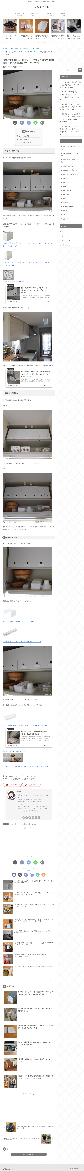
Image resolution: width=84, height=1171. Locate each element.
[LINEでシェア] (35, 123)
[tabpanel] (10, 29)
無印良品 (34, 824)
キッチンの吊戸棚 (24, 136)
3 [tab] (43, 42)
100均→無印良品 (24, 139)
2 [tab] (41, 42)
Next (83, 29)
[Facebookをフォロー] (29, 817)
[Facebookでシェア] (22, 123)
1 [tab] (38, 42)
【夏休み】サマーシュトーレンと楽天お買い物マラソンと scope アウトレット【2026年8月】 (70, 130)
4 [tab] (46, 42)
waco (19, 791)
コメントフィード (66, 240)
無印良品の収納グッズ (26, 142)
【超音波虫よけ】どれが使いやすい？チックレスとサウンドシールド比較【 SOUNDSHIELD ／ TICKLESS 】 (71, 118)
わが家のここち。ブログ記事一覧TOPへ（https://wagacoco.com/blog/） (26, 766)
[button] (42, 123)
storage (6, 824)
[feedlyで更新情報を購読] (36, 817)
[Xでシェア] (15, 123)
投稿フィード (64, 236)
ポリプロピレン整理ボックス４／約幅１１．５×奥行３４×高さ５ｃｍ (26, 725)
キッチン (13, 824)
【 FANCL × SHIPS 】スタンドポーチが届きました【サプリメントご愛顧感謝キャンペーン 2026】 (70, 96)
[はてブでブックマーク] (29, 123)
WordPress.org (65, 245)
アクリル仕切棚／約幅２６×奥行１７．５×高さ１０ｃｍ (21, 621)
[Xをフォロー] (26, 817)
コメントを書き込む (28, 1154)
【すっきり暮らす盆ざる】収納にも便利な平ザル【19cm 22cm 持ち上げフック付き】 (70, 84)
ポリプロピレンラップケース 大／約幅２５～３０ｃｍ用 (22, 642)
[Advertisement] (29, 841)
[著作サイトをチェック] (23, 817)
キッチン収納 (21, 824)
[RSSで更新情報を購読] (39, 817)
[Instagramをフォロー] (33, 817)
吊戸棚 (27, 824)
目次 (28, 131)
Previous (1, 29)
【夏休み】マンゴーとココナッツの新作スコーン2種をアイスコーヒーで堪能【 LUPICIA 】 (71, 106)
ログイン (63, 232)
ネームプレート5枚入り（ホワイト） (15, 282)
